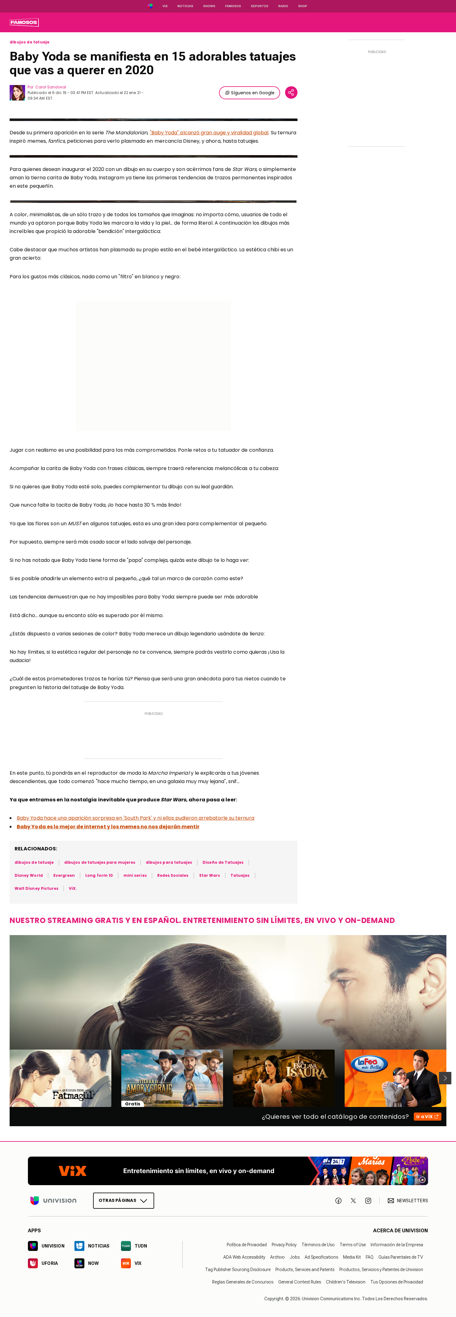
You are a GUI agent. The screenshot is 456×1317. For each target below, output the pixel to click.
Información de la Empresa (397, 1244)
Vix (165, 6)
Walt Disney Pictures (36, 888)
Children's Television (345, 1281)
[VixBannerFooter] (228, 1171)
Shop (302, 6)
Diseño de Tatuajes (223, 862)
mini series (135, 875)
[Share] (291, 92)
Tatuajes (239, 875)
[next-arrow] (445, 1078)
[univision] (24, 22)
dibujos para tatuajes (169, 862)
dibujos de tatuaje (29, 42)
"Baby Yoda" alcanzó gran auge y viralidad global (209, 132)
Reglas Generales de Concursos (242, 1281)
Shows (209, 6)
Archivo (277, 1257)
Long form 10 (99, 875)
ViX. (73, 888)
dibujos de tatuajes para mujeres (99, 862)
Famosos (233, 6)
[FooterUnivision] (53, 1201)
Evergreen (64, 875)
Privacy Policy (284, 1244)
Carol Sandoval (50, 87)
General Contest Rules (299, 1281)
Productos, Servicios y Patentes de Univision (381, 1269)
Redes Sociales (173, 875)
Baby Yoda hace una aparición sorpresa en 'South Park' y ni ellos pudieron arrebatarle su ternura (135, 818)
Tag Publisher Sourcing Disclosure (237, 1269)
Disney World (29, 875)
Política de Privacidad (247, 1244)
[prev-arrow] (6, 1078)
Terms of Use (353, 1244)
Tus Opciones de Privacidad (396, 1281)
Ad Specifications (321, 1257)
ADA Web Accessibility (244, 1257)
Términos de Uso (318, 1244)
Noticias (185, 6)
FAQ (369, 1257)
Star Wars (209, 875)
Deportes (259, 6)
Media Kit (352, 1257)
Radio (283, 6)
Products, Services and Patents (304, 1269)
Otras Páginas (117, 1200)
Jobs (295, 1257)
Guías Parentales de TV (400, 1257)
